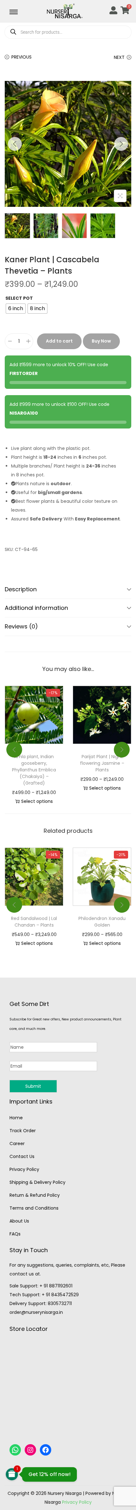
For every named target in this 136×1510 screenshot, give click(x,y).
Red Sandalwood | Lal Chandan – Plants (34, 921)
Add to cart (59, 341)
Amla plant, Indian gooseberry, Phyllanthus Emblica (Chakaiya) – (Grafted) (34, 769)
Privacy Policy (24, 1169)
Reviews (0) (21, 626)
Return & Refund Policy (34, 1195)
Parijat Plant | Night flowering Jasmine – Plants (102, 763)
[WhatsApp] (15, 1450)
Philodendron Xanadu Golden (102, 921)
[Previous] (15, 144)
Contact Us (21, 1156)
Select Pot (19, 298)
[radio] (15, 308)
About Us (19, 1221)
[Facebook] (45, 1450)
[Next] (121, 144)
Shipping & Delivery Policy (37, 1182)
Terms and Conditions (34, 1208)
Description (21, 589)
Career (17, 1143)
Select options (37, 801)
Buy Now (101, 341)
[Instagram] (30, 1450)
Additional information (36, 608)
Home (16, 1118)
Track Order (22, 1130)
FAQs (15, 1234)
